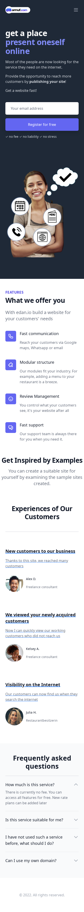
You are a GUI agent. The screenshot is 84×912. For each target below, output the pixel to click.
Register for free (42, 124)
